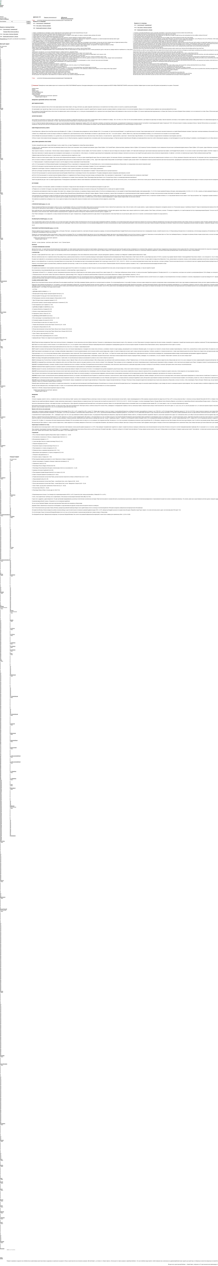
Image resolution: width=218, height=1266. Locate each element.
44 (0, 100)
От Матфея (12, 495)
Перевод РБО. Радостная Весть (11, 31)
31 (0, 84)
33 (0, 86)
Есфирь (2, 606)
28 (0, 80)
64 (0, 737)
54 (0, 725)
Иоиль (1, 1165)
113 (1, 795)
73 (0, 748)
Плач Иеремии (3, 1064)
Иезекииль (2, 1123)
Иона (1, 1189)
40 (0, 95)
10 (0, 59)
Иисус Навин (3, 312)
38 (0, 92)
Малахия (2, 1248)
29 (0, 82)
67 (0, 741)
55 (0, 726)
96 (0, 775)
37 (0, 91)
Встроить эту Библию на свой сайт (12, 1)
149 (1, 838)
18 (0, 69)
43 (0, 98)
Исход (1, 158)
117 (1, 800)
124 (1, 809)
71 (0, 745)
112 (1, 794)
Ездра (1, 574)
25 (0, 77)
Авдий (1, 1182)
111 (1, 793)
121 (1, 805)
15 (0, 65)
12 (0, 61)
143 (1, 831)
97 (0, 776)
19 (0, 70)
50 (0, 107)
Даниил (2, 1140)
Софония (2, 1217)
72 (0, 747)
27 (0, 79)
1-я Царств (2, 386)
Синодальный (6, 29)
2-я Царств (2, 416)
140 (1, 828)
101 (1, 781)
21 (0, 72)
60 (0, 732)
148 (1, 837)
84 (0, 761)
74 (0, 749)
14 (0, 64)
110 (1, 792)
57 (0, 729)
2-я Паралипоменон (5, 559)
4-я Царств (2, 477)
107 (1, 788)
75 (0, 750)
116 (1, 799)
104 (1, 785)
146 (1, 835)
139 (1, 826)
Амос (1, 1178)
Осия (1, 1159)
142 (1, 830)
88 (0, 766)
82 (0, 758)
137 (1, 824)
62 (0, 735)
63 (0, 736)
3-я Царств (2, 445)
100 (1, 780)
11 (0, 60)
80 (0, 756)
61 (0, 733)
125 (1, 810)
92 (0, 770)
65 (0, 738)
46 (0, 102)
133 (1, 819)
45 (0, 101)
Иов (1, 660)
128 (1, 813)
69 (0, 743)
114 (1, 797)
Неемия (2, 592)
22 (0, 73)
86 (0, 763)
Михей (1, 1199)
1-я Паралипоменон (5, 514)
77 (0, 753)
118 (1, 801)
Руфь (1, 346)
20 (0, 71)
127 (1, 812)
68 (0, 742)
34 (0, 88)
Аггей (1, 1222)
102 (1, 782)
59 (0, 731)
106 (1, 787)
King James (6, 34)
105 (1, 786)
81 (0, 757)
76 (0, 751)
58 (0, 730)
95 (0, 774)
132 (1, 818)
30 (0, 83)
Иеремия (2, 1055)
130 (1, 816)
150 (1, 840)
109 (1, 791)
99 (0, 779)
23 (0, 74)
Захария (2, 1241)
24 (0, 76)
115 (1, 798)
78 (0, 754)
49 (0, 105)
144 (1, 832)
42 (0, 97)
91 (0, 769)
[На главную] (2, 6)
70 (0, 744)
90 (0, 768)
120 (1, 804)
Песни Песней (3, 909)
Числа (1, 238)
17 (0, 67)
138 (1, 825)
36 (0, 90)
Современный (13, 29)
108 (1, 789)
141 (1, 829)
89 (0, 767)
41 (0, 96)
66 (0, 739)
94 (0, 773)
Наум (1, 1205)
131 (1, 817)
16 (0, 66)
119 (1, 803)
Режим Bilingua (3, 38)
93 (0, 772)
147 (1, 836)
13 (0, 63)
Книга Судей (3, 339)
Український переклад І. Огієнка (10, 36)
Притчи (2, 880)
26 (0, 78)
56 (0, 727)
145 (1, 834)
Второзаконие (3, 281)
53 (0, 724)
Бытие (1, 108)
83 (0, 760)
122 (1, 806)
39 (0, 94)
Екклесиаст (2, 897)
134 (1, 820)
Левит (1, 192)
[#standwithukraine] (0, 3)
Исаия (1, 991)
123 (1, 807)
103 (1, 784)
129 (1, 814)
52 (0, 723)
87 (0, 764)
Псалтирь (2, 841)
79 (0, 755)
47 (0, 103)
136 (1, 823)
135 (1, 822)
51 (0, 722)
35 (0, 89)
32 (0, 85)
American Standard (13, 34)
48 (0, 104)
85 (0, 762)
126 (1, 811)
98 (0, 778)
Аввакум (2, 1211)
